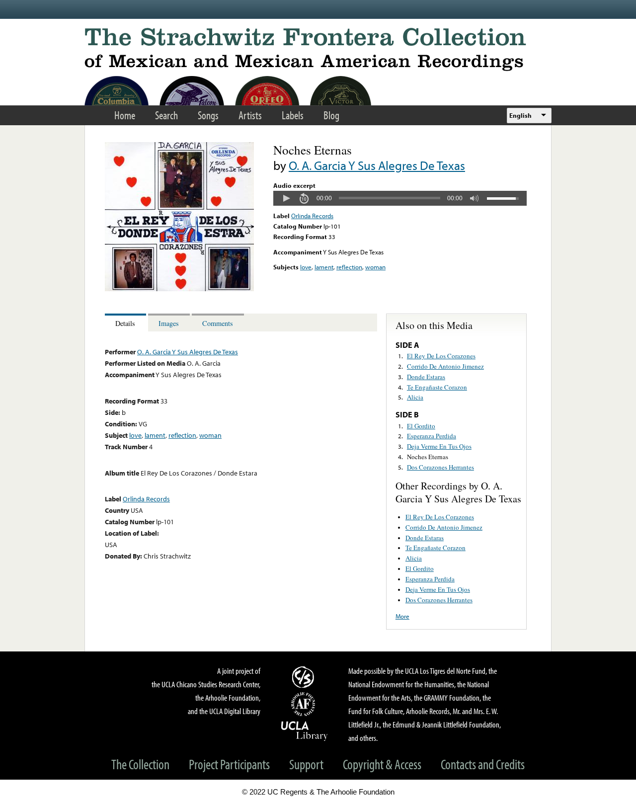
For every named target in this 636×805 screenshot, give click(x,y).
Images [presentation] (169, 323)
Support (306, 764)
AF (304, 704)
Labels (293, 115)
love (306, 267)
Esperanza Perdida (431, 435)
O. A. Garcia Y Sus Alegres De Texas (377, 165)
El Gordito (421, 425)
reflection (349, 267)
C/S (304, 677)
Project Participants (229, 764)
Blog (331, 115)
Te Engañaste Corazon (437, 387)
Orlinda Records (312, 216)
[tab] (126, 323)
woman (375, 267)
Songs (208, 115)
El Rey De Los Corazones (441, 355)
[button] (286, 198)
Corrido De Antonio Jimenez (445, 366)
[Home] (318, 49)
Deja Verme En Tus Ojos (439, 446)
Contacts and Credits (483, 764)
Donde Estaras (426, 376)
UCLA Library (304, 730)
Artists (250, 115)
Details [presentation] (125, 323)
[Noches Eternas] (179, 289)
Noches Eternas (427, 456)
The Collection (140, 764)
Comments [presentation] (217, 323)
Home (124, 115)
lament (324, 267)
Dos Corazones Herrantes (440, 467)
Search (166, 115)
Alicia (415, 397)
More (402, 616)
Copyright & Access (382, 764)
